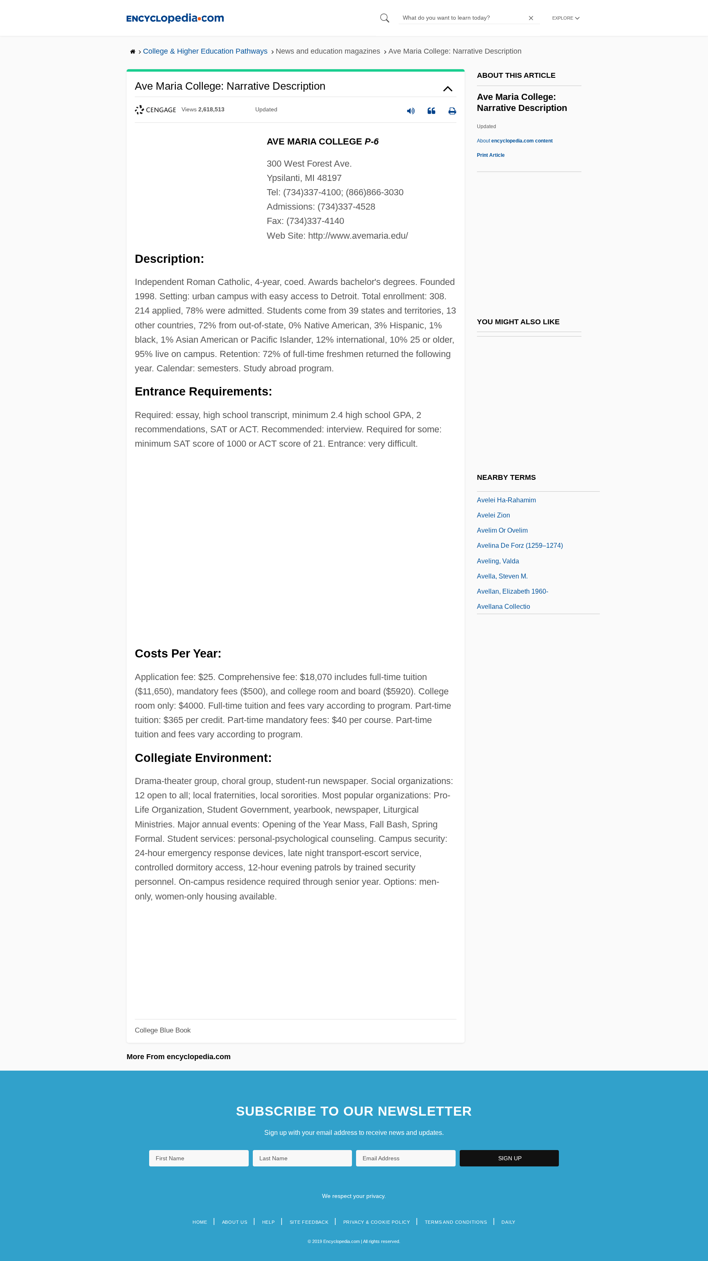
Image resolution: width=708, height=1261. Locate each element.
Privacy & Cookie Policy (376, 1222)
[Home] (175, 18)
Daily (508, 1222)
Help (268, 1222)
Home (200, 1222)
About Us (234, 1222)
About (515, 141)
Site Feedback (309, 1222)
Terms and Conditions (456, 1222)
